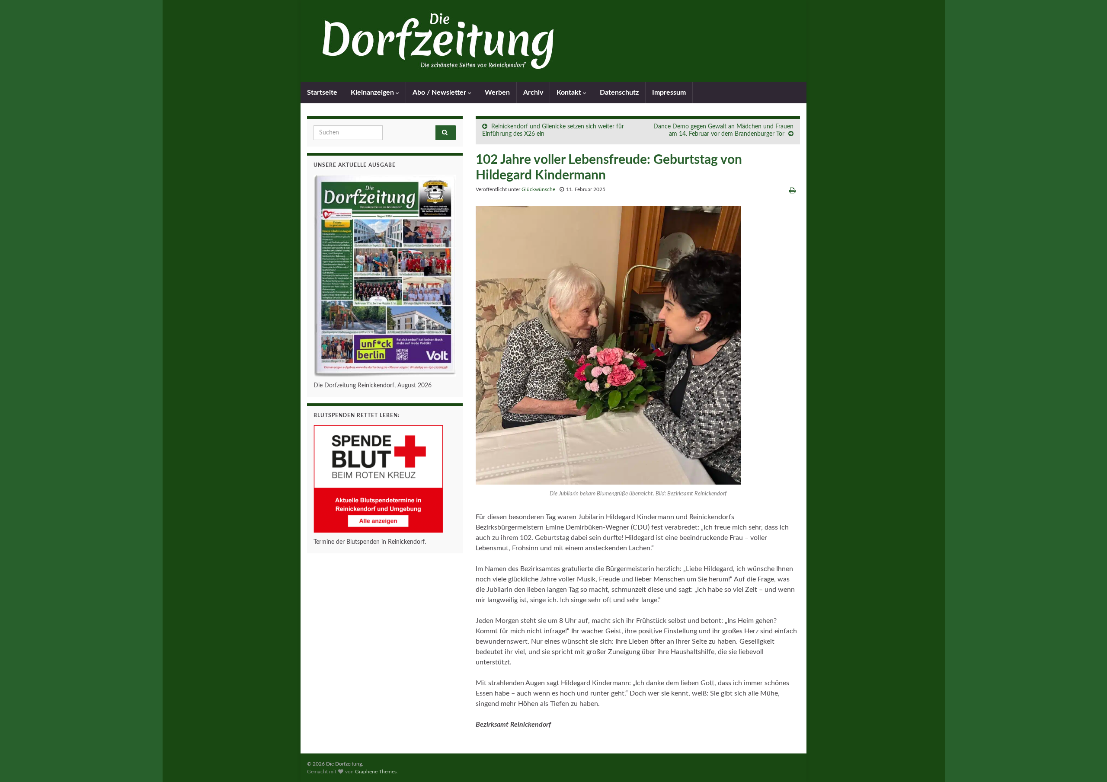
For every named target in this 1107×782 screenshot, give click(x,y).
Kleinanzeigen (373, 92)
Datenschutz (619, 92)
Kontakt (570, 92)
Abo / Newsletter (440, 92)
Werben (497, 92)
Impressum (669, 92)
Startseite (322, 92)
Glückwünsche (538, 189)
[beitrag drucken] (792, 190)
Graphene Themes (376, 771)
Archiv (533, 92)
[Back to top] (1087, 762)
